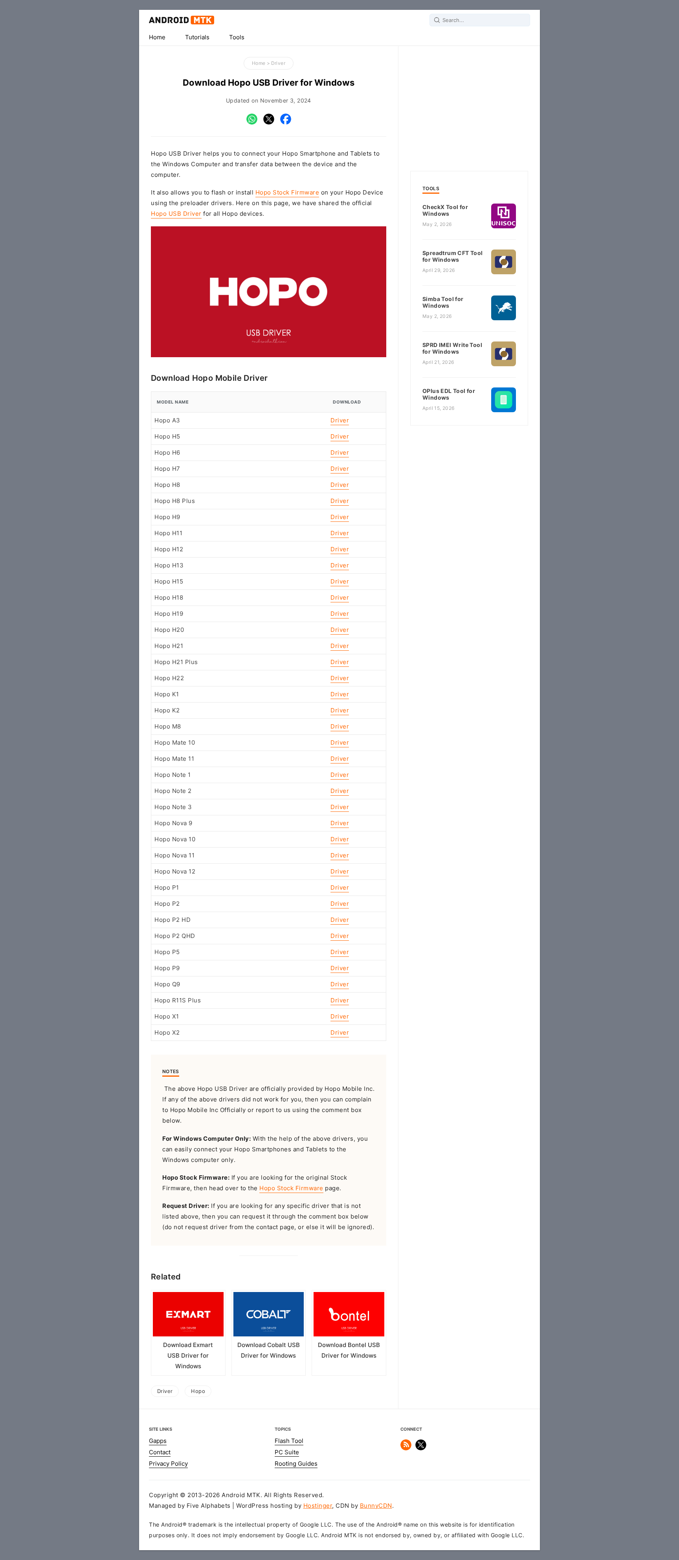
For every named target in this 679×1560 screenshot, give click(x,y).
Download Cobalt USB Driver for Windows (268, 1350)
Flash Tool (289, 1440)
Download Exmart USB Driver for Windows (188, 1356)
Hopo (198, 1391)
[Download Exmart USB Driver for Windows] (188, 1316)
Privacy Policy (168, 1463)
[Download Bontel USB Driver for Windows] (349, 1316)
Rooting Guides (296, 1463)
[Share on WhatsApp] (251, 122)
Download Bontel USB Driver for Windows (349, 1350)
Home (157, 37)
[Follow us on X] (420, 1448)
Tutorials (197, 37)
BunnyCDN (376, 1505)
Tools (236, 37)
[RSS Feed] (405, 1448)
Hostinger (317, 1505)
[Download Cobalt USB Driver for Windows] (268, 1316)
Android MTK (181, 20)
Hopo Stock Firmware (287, 192)
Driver (278, 63)
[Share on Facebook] (285, 122)
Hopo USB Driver (176, 213)
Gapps (158, 1440)
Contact (160, 1452)
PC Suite (287, 1452)
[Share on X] (268, 122)
